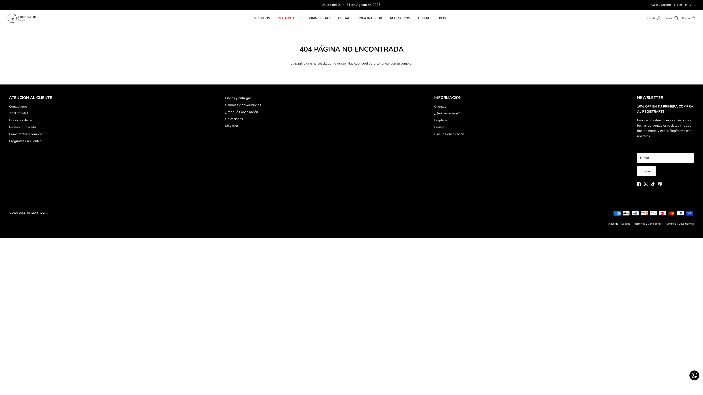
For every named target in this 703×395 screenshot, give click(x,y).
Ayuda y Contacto (661, 5)
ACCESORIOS (400, 18)
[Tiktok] (653, 184)
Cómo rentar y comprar (26, 134)
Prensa (439, 127)
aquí (364, 63)
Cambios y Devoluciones (680, 223)
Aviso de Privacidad (619, 223)
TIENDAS (425, 18)
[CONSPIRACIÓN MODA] (21, 18)
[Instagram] (646, 184)
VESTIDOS (262, 18)
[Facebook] (639, 184)
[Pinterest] (660, 184)
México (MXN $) (683, 5)
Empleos (440, 120)
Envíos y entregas (238, 98)
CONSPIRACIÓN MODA (32, 213)
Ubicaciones (234, 119)
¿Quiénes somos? (447, 113)
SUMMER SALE (319, 18)
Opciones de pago (22, 120)
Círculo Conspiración (449, 134)
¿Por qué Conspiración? (242, 112)
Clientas (440, 106)
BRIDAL (344, 18)
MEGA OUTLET (289, 18)
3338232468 (19, 113)
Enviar (646, 171)
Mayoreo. (232, 126)
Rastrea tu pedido (22, 127)
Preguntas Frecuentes (25, 141)
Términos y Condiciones (648, 223)
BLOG (443, 18)
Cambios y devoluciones (243, 105)
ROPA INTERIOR (370, 18)
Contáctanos (18, 106)
